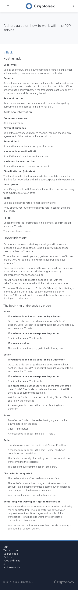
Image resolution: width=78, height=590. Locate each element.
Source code (10, 554)
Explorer (8, 557)
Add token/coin (11, 567)
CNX (5, 547)
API (5, 564)
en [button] (73, 6)
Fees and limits (11, 560)
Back (8, 52)
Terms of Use (10, 550)
